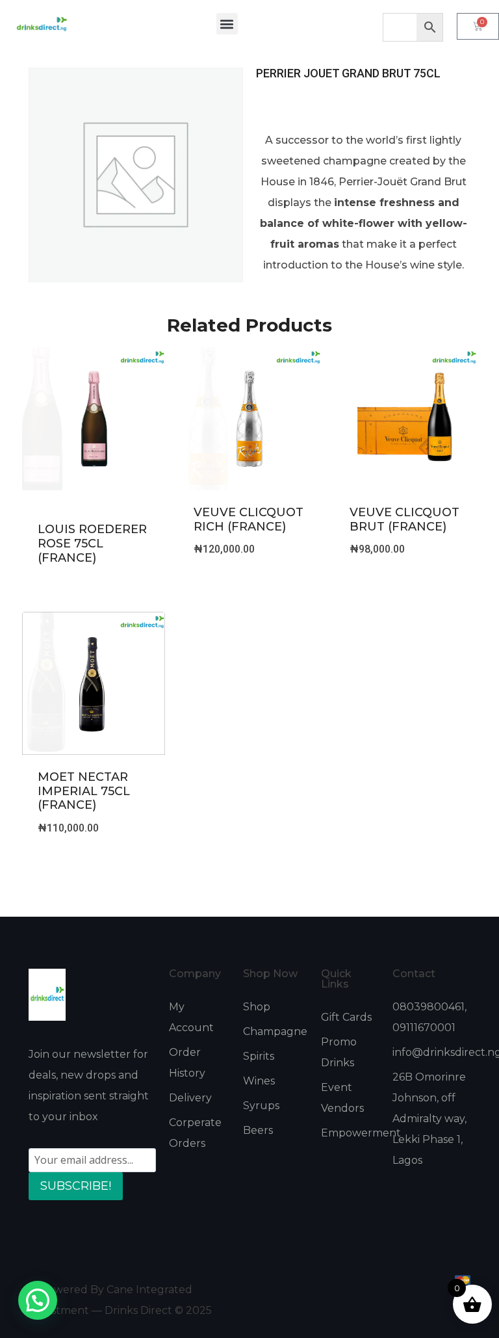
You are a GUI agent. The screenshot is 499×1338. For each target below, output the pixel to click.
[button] (227, 23)
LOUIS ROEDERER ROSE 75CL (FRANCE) (92, 543)
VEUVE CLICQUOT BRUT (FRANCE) (404, 519)
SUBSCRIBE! (75, 1186)
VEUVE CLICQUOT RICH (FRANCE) (248, 519)
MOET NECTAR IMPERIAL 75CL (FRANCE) (84, 791)
